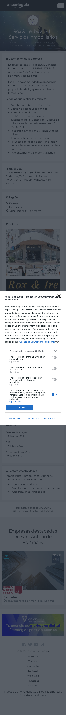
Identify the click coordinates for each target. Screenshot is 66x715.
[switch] (54, 357)
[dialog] (33, 357)
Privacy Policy (50, 418)
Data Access (33, 418)
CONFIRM (19, 407)
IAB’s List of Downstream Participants (37, 342)
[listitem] (33, 351)
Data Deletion (15, 418)
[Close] (60, 297)
